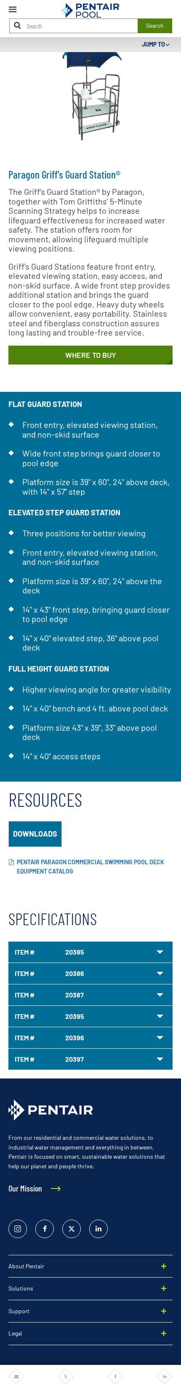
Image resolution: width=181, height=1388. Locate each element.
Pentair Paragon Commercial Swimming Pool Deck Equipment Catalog (90, 866)
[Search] (17, 25)
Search (155, 25)
